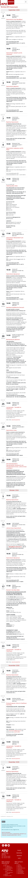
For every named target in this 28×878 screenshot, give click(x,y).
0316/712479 (17, 732)
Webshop (6, 874)
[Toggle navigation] (25, 2)
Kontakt (19, 850)
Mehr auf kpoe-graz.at (19, 862)
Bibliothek (8, 873)
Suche (19, 858)
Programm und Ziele (8, 875)
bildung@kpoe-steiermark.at (15, 546)
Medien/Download (8, 869)
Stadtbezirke (20, 869)
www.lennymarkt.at (15, 419)
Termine (6, 864)
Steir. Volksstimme (9, 872)
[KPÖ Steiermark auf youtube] (8, 845)
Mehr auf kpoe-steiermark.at (6, 862)
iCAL (4, 821)
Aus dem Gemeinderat (21, 867)
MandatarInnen (20, 870)
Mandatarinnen (9, 866)
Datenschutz (19, 852)
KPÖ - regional (7, 865)
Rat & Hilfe (19, 865)
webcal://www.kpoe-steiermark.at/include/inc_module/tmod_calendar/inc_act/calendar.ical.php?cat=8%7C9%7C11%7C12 (14, 834)
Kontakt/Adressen (21, 871)
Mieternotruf (20, 866)
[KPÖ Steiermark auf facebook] (3, 845)
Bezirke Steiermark (9, 867)
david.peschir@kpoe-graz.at (15, 730)
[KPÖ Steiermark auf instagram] (5, 845)
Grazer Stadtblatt (20, 872)
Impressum (19, 855)
